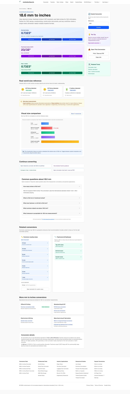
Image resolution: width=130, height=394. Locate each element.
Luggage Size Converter (62, 368)
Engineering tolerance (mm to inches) (63, 324)
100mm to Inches (98, 371)
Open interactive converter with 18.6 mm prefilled (32, 165)
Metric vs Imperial (80, 371)
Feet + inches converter (94, 71)
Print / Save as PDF (98, 53)
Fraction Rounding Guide (81, 368)
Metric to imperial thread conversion (63, 320)
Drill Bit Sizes (41, 364)
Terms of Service (99, 385)
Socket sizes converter (26, 320)
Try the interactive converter (48, 219)
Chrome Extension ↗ (99, 375)
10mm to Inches (98, 364)
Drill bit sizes (91, 73)
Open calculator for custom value (35, 289)
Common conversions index (28, 307)
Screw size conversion (59, 310)
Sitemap (96, 377)
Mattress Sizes (60, 371)
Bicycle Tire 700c (61, 373)
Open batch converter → (94, 43)
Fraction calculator (92, 69)
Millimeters (91, 21)
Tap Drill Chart (41, 368)
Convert (98, 27)
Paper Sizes (60, 364)
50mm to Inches (98, 368)
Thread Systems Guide (81, 375)
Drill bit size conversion (60, 307)
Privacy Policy (90, 385)
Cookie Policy (107, 385)
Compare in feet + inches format (28, 170)
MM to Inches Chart (24, 373)
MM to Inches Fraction (24, 366)
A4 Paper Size (97, 373)
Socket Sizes (41, 375)
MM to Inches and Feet (24, 368)
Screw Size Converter (43, 366)
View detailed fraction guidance (61, 165)
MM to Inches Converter (25, 364)
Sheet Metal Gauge (42, 371)
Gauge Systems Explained (82, 373)
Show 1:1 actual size (76, 113)
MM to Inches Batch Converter (26, 371)
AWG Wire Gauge (42, 373)
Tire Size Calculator (61, 366)
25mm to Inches (98, 366)
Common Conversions (81, 366)
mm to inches (22, 8)
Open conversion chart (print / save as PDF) (64, 170)
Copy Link (98, 57)
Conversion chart (92, 67)
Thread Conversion (80, 377)
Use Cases (78, 364)
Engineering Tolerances (62, 375)
